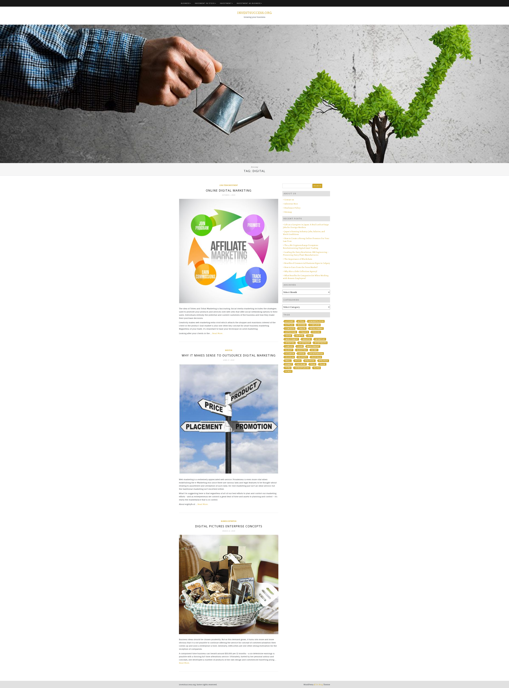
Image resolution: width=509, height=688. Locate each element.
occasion (289, 353)
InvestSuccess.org (254, 13)
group (288, 336)
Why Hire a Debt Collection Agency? (300, 271)
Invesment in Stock (205, 3)
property (302, 357)
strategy (323, 361)
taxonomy (301, 364)
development (316, 328)
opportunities (316, 353)
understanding (302, 368)
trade (322, 364)
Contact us (289, 200)
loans (300, 346)
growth (299, 336)
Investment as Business (249, 3)
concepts (289, 328)
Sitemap (288, 212)
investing (290, 343)
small (288, 361)
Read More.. (217, 333)
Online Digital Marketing (229, 190)
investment (304, 343)
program (289, 357)
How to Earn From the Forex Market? (301, 267)
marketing (302, 350)
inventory (320, 339)
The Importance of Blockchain (298, 259)
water (317, 368)
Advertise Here (291, 204)
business (302, 325)
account (289, 321)
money (314, 350)
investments (320, 343)
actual (301, 321)
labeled (289, 346)
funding (316, 332)
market (288, 350)
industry (306, 339)
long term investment (229, 185)
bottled (289, 325)
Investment (226, 3)
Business (185, 3)
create (302, 328)
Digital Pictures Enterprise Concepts (228, 526)
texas (312, 364)
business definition (228, 521)
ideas (310, 336)
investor (228, 350)
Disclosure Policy (292, 208)
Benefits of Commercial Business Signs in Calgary (307, 263)
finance (304, 332)
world (288, 371)
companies (315, 325)
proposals (316, 357)
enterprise (290, 332)
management (313, 346)
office (301, 353)
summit (288, 364)
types (288, 368)
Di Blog (319, 684)
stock (298, 361)
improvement (291, 339)
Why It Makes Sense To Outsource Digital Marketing (229, 355)
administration (316, 321)
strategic (310, 361)
